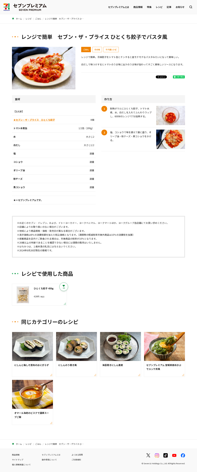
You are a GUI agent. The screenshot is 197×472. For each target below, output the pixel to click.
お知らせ (180, 7)
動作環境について (49, 459)
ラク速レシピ (111, 49)
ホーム (18, 18)
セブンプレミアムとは (118, 7)
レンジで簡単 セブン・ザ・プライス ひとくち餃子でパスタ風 (73, 18)
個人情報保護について (21, 464)
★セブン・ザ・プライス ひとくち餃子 (34, 119)
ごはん (38, 18)
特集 (149, 7)
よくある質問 (77, 454)
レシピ (159, 7)
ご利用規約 (76, 459)
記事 (169, 7)
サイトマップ (17, 459)
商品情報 (138, 7)
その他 (97, 49)
